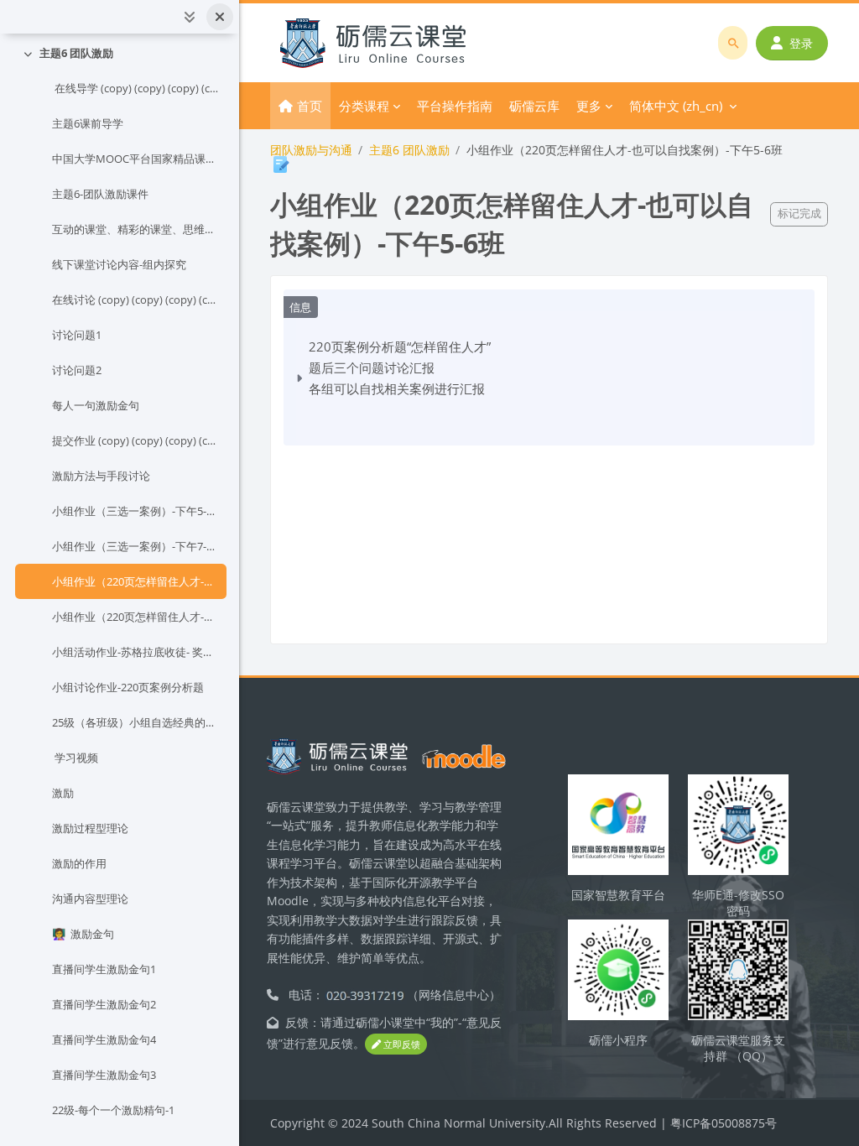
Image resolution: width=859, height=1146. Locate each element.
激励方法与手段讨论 (101, 475)
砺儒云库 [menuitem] (534, 105)
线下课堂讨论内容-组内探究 (119, 264)
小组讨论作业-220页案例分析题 (128, 687)
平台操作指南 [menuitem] (454, 105)
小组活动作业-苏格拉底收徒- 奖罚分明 (136, 651)
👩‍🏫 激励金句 (83, 933)
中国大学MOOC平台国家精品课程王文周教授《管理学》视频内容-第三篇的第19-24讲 (136, 158)
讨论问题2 (77, 370)
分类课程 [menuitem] (364, 105)
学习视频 (75, 757)
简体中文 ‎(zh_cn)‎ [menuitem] (675, 105)
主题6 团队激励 (76, 52)
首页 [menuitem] (309, 105)
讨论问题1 (77, 334)
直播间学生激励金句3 (104, 1074)
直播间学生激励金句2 (104, 1004)
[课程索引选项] (189, 16)
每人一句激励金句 (95, 405)
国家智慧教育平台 (618, 895)
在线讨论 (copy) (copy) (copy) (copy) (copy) (136, 299)
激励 (63, 792)
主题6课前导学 (87, 123)
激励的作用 (79, 863)
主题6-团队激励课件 (100, 193)
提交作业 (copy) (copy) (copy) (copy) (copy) (136, 440)
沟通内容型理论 (90, 898)
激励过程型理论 (90, 828)
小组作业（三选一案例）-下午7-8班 (136, 546)
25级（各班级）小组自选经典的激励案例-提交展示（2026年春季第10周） (136, 722)
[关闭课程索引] (219, 16)
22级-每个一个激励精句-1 (113, 1109)
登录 (801, 43)
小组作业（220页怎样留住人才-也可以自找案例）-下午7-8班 (136, 616)
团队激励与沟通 (311, 150)
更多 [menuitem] (588, 105)
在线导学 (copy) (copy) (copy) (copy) (136, 88)
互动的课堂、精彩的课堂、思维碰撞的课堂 (136, 229)
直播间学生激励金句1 (104, 969)
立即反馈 (400, 1044)
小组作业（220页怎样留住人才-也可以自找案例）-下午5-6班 (136, 581)
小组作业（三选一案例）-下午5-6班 (136, 510)
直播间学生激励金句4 (104, 1039)
